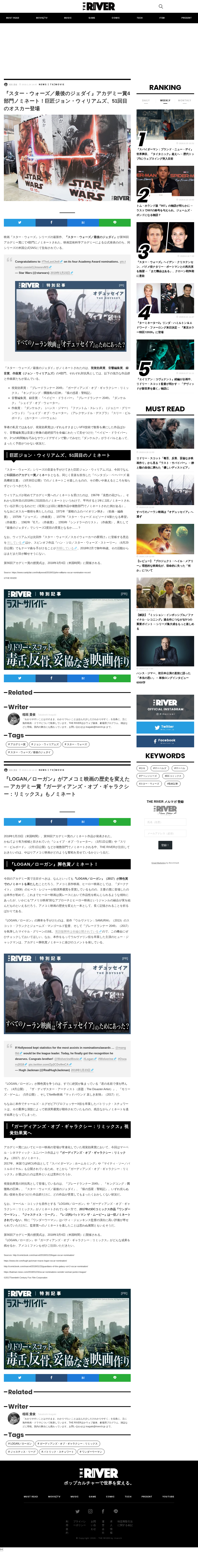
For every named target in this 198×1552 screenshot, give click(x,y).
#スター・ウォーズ (149, 783)
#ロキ (142, 768)
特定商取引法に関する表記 (125, 1523)
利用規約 (67, 1527)
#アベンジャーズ (148, 776)
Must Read (12, 17)
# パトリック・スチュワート (58, 1451)
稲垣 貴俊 (13, 84)
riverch (118, 1538)
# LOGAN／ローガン (20, 1443)
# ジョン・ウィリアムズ (45, 744)
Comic (116, 17)
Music (68, 17)
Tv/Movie (57, 84)
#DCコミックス (173, 776)
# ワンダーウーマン (91, 1451)
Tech (140, 17)
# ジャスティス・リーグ (22, 1451)
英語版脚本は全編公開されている (77, 931)
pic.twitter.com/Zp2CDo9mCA (49, 1064)
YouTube (168, 1496)
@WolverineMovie (66, 1058)
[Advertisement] (99, 47)
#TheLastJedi (51, 261)
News (43, 84)
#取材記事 (172, 783)
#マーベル (179, 768)
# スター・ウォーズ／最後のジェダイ (29, 752)
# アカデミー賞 (17, 744)
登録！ (165, 845)
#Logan (89, 1058)
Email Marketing (159, 863)
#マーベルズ (159, 768)
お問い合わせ (93, 1525)
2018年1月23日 (60, 272)
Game (92, 17)
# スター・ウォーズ (76, 744)
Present (187, 17)
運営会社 (103, 1527)
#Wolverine (105, 1058)
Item (162, 17)
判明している (65, 548)
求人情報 (111, 1527)
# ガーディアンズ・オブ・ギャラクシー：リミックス (68, 1443)
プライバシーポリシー (79, 1523)
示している (14, 542)
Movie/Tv (42, 17)
